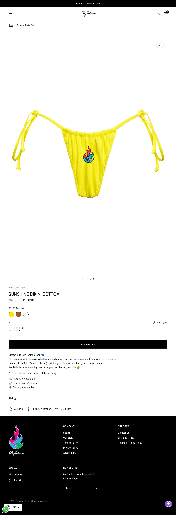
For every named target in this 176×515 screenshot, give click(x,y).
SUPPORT (123, 426)
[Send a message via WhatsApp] (6, 509)
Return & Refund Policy (130, 443)
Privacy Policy (70, 448)
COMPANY (69, 426)
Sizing (12, 398)
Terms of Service (72, 443)
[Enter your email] (95, 488)
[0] (165, 13)
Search (67, 433)
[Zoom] (160, 44)
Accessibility (69, 453)
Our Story (68, 438)
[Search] (160, 13)
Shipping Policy (126, 438)
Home (11, 25)
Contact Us (123, 433)
